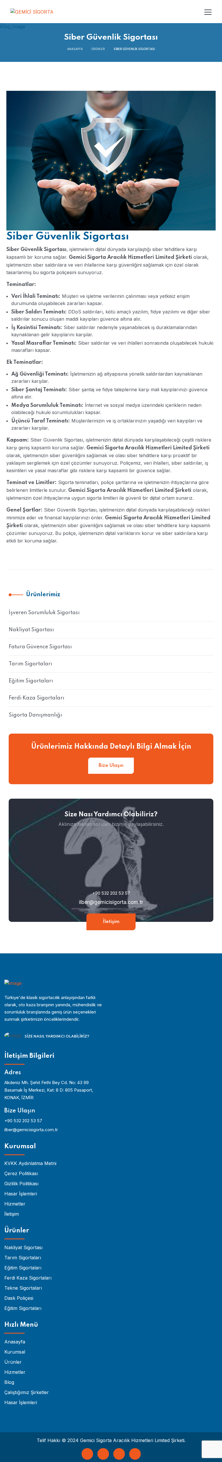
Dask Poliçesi (18, 1298)
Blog (9, 1382)
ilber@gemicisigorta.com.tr (111, 902)
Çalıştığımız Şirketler (26, 1392)
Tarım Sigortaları (30, 664)
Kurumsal (14, 1352)
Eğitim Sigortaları (31, 681)
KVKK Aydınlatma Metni (30, 1163)
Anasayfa (75, 49)
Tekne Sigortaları (23, 1288)
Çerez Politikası (21, 1173)
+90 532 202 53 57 (111, 893)
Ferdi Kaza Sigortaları (36, 698)
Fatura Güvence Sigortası (40, 646)
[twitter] (103, 1454)
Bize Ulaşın (111, 765)
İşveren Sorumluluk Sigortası (44, 612)
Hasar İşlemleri (20, 1194)
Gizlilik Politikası (21, 1183)
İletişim (111, 921)
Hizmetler (14, 1204)
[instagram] (135, 1454)
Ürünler (98, 49)
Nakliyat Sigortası (31, 629)
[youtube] (119, 1454)
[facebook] (87, 1454)
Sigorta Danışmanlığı (35, 715)
